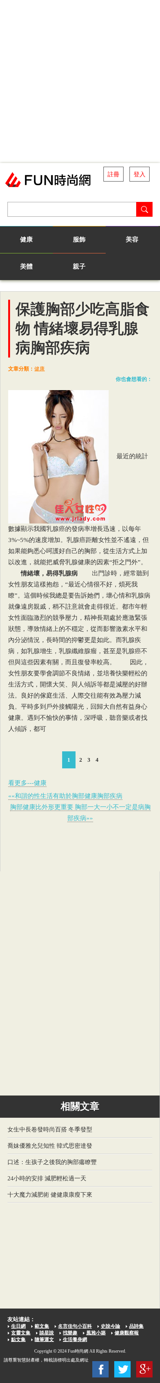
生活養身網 (75, 1339)
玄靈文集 (21, 1333)
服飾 (79, 239)
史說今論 (110, 1326)
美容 (132, 239)
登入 (139, 174)
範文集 (42, 1326)
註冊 (113, 174)
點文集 (18, 1339)
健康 (26, 239)
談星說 (46, 1333)
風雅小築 (96, 1333)
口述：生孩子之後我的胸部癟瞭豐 (52, 1162)
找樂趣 (70, 1333)
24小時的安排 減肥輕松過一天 (46, 1178)
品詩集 (136, 1326)
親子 (79, 266)
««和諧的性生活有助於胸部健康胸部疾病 (65, 795)
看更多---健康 (27, 783)
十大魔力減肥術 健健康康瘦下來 (49, 1194)
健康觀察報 (127, 1333)
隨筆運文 (44, 1339)
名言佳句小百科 (75, 1326)
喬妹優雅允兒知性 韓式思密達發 (49, 1146)
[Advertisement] (80, 81)
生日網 (18, 1326)
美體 (26, 266)
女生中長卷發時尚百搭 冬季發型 (49, 1129)
